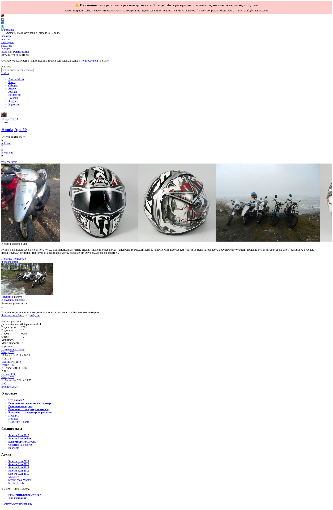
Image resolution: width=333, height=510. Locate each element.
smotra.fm (13, 447)
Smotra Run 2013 (18, 464)
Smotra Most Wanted (19, 479)
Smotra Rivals (16, 483)
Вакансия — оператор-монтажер (28, 409)
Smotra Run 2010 (18, 473)
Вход (4, 51)
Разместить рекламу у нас (24, 494)
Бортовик (7, 346)
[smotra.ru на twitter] (2, 26)
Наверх (5, 48)
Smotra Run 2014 (18, 461)
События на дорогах (20, 444)
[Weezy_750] (4, 115)
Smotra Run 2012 (18, 467)
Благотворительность (22, 441)
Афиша (12, 91)
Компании (14, 94)
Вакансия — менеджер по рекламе (30, 412)
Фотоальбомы (9, 261)
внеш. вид (7, 152)
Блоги (11, 82)
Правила (13, 415)
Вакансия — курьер (20, 406)
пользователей (89, 60)
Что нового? (16, 399)
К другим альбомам (13, 299)
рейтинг (6, 143)
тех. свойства (9, 161)
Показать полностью (13, 258)
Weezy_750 (7, 119)
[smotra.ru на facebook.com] (2, 23)
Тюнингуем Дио (11, 361)
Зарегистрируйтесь (12, 315)
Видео (12, 88)
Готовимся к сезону (12, 349)
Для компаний (17, 497)
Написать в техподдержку (16, 503)
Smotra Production (19, 438)
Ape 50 (20, 129)
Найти (5, 73)
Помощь (13, 418)
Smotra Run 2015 (18, 435)
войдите (35, 315)
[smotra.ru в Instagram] (7, 29)
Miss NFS (13, 476)
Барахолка (14, 104)
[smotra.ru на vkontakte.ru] (2, 19)
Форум (12, 101)
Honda (7, 129)
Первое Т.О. (8, 374)
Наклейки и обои (18, 421)
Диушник (7, 296)
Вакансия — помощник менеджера (30, 403)
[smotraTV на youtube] (2, 16)
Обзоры (13, 85)
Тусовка (13, 97)
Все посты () (9, 386)
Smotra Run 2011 (18, 470)
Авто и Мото (16, 79)
